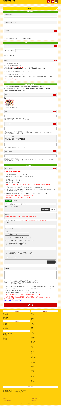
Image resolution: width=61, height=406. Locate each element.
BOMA (32, 319)
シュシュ (32, 372)
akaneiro (32, 317)
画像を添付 (8, 200)
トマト (32, 328)
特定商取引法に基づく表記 (35, 398)
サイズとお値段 (5, 314)
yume (32, 336)
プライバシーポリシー (7, 400)
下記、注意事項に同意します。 (13, 63)
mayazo (32, 338)
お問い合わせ (5, 337)
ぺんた (32, 331)
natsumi (32, 348)
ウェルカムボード (6, 323)
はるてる (32, 382)
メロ (32, 367)
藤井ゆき (32, 351)
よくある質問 (5, 335)
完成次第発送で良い (11, 55)
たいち (32, 332)
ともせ (32, 346)
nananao (32, 370)
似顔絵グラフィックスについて (8, 333)
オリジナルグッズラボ (18, 392)
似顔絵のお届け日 (6, 317)
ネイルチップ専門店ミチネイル (8, 391)
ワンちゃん (33, 341)
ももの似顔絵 (33, 362)
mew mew (33, 337)
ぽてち (32, 329)
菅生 (32, 358)
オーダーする (5, 334)
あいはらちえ (33, 381)
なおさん (32, 371)
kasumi (32, 324)
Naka (32, 365)
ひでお (32, 375)
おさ (32, 322)
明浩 (32, 313)
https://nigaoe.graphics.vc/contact (12, 300)
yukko (32, 323)
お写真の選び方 (5, 318)
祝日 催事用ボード (6, 327)
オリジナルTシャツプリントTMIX (20, 390)
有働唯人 (32, 366)
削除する (53, 209)
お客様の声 (5, 339)
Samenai (32, 318)
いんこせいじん (33, 360)
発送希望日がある (10, 50)
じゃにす (32, 314)
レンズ (32, 343)
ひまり (32, 361)
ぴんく (32, 356)
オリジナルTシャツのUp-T (7, 390)
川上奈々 (32, 342)
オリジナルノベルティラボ (19, 391)
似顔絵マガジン (5, 338)
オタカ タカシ (33, 357)
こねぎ (32, 347)
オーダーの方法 (5, 313)
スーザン (32, 377)
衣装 (6, 231)
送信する (30, 305)
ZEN (32, 327)
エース (32, 384)
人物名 (7, 222)
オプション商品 (5, 328)
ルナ (32, 380)
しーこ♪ (32, 333)
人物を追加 (51, 262)
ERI (31, 353)
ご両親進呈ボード (6, 324)
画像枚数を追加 (45, 209)
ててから (32, 376)
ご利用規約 (5, 398)
